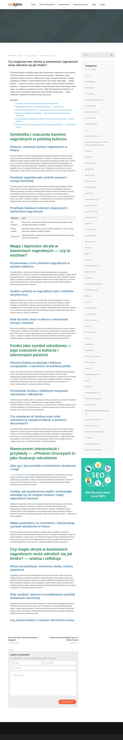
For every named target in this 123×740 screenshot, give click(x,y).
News (87, 302)
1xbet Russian (90, 124)
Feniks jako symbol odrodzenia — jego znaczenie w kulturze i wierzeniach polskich (44, 110)
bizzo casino (89, 181)
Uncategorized (46, 56)
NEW (87, 296)
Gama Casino (89, 242)
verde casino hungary (92, 399)
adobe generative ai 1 (92, 136)
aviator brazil (89, 163)
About (33, 4)
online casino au (90, 320)
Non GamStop (90, 308)
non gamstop (89, 314)
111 (86, 76)
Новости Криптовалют (93, 432)
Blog (94, 4)
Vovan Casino (89, 405)
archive (87, 151)
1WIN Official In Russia (93, 100)
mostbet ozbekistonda (92, 284)
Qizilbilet (88, 344)
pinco (87, 338)
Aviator (87, 157)
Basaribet (88, 169)
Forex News (89, 230)
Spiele (87, 368)
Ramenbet (88, 350)
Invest (87, 260)
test (86, 380)
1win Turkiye (89, 106)
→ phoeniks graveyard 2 (19, 475)
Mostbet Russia (90, 290)
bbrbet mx (88, 175)
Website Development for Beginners (97, 411)
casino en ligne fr (90, 199)
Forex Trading (89, 236)
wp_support (33, 56)
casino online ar (90, 211)
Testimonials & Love (80, 4)
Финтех (88, 438)
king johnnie (89, 272)
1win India (88, 94)
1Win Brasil (89, 82)
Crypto (87, 223)
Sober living (89, 362)
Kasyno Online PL (91, 266)
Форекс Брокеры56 (92, 450)
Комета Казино (90, 426)
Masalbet (88, 278)
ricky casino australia (91, 356)
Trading (87, 387)
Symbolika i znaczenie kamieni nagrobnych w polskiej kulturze (37, 103)
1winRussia (89, 118)
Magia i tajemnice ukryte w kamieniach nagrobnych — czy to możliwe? (40, 107)
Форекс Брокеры (91, 444)
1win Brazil (88, 88)
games (87, 248)
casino (87, 193)
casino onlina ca (90, 205)
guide (87, 254)
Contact (102, 4)
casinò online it (90, 217)
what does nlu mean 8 (92, 420)
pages (87, 326)
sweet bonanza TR (91, 374)
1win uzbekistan (90, 112)
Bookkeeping (89, 187)
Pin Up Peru (89, 332)
